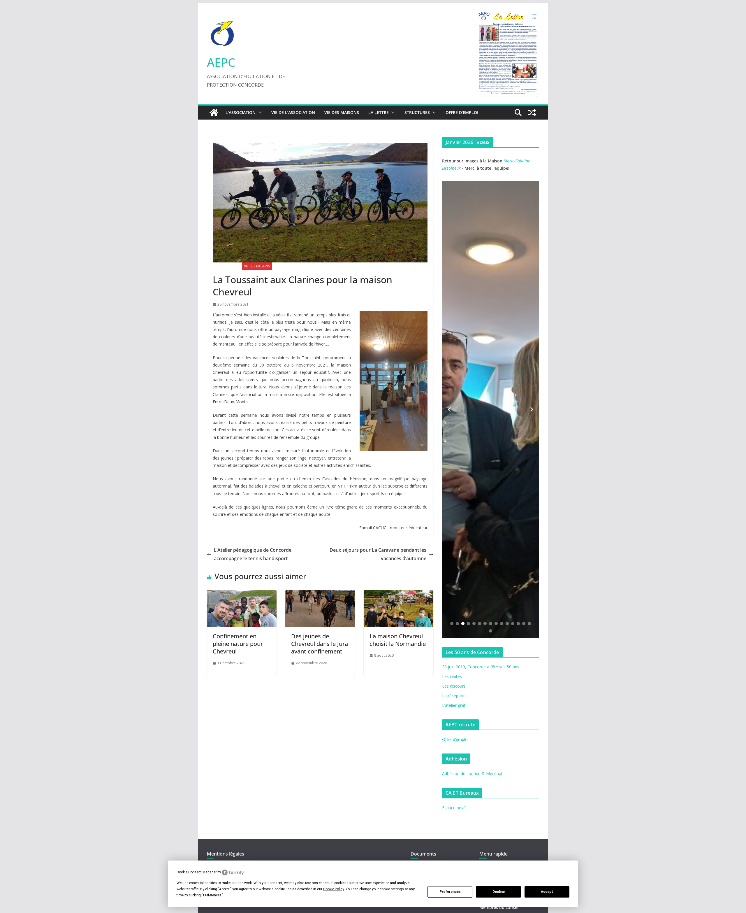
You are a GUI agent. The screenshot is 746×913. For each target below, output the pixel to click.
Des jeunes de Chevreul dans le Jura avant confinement (319, 643)
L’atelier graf (453, 705)
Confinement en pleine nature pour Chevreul (238, 643)
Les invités (452, 676)
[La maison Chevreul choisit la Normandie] (398, 594)
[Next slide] (531, 409)
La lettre (378, 112)
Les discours (454, 686)
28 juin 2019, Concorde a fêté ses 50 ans (480, 667)
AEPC (221, 62)
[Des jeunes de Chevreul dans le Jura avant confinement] (320, 594)
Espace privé (454, 807)
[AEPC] (214, 113)
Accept (547, 892)
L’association (241, 112)
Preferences (450, 892)
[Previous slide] (449, 409)
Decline (498, 892)
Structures (417, 112)
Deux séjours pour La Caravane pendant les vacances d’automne (378, 554)
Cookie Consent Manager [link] (197, 872)
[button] (259, 112)
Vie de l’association (293, 112)
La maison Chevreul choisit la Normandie (398, 640)
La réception (454, 695)
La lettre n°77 (226, 266)
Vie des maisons (341, 112)
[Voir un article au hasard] (532, 113)
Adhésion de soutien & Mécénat (472, 773)
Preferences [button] (212, 895)
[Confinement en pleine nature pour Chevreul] (242, 594)
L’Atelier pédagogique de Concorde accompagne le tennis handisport (252, 554)
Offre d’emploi (462, 112)
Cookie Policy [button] (333, 889)
